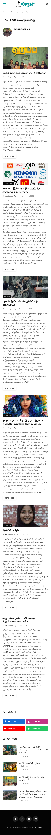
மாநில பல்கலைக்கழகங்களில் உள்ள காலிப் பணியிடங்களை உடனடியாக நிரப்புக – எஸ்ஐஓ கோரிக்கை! (33, 794)
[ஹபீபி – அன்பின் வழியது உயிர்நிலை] (10, 767)
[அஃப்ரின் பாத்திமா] (25, 516)
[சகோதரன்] (25, 4)
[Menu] (4, 4)
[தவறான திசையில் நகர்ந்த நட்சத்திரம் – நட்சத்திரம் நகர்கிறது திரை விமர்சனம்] (25, 406)
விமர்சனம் (7, 67)
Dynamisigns (39, 827)
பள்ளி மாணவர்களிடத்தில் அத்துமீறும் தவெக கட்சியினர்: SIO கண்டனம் (33, 750)
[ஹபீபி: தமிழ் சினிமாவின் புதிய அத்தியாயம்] (25, 58)
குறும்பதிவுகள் (8, 183)
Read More (9, 156)
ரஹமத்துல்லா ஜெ (22, 29)
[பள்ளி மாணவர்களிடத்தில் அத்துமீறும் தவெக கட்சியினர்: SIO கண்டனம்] (10, 750)
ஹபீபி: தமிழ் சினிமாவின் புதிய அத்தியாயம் (24, 72)
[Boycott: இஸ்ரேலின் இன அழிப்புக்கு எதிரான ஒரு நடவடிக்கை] (25, 174)
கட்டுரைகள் (7, 415)
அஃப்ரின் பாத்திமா (12, 530)
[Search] (47, 4)
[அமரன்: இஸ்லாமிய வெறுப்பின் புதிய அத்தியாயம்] (25, 287)
